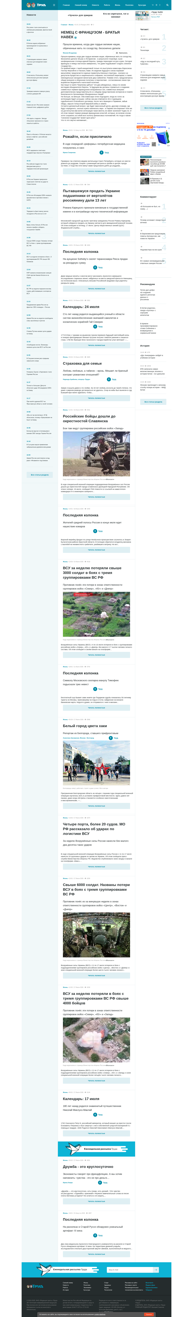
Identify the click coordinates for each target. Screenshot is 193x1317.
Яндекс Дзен (150, 1285)
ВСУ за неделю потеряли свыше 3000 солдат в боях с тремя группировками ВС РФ (92, 573)
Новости (95, 5)
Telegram (149, 1290)
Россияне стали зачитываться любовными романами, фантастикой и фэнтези (39, 30)
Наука (106, 1287)
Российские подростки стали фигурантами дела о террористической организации (37, 166)
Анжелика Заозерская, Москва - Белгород (78, 738)
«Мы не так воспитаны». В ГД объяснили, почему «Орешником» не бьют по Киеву (39, 417)
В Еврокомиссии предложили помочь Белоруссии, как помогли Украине (152, 236)
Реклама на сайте (131, 1283)
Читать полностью (96, 171)
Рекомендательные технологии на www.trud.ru (134, 1289)
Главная (66, 5)
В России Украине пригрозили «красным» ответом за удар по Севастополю (37, 181)
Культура (142, 5)
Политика (129, 5)
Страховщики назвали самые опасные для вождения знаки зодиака (37, 61)
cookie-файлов (99, 1314)
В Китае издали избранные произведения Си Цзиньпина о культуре (37, 45)
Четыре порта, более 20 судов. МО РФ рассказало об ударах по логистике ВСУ (94, 829)
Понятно (149, 1314)
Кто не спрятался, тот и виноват (116, 15)
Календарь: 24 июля (81, 307)
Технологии (108, 1290)
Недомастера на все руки (151, 250)
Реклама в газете (131, 1285)
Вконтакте (149, 1283)
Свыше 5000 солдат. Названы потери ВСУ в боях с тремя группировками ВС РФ (39, 243)
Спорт (106, 1283)
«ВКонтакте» (109, 479)
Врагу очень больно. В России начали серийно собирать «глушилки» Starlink (37, 227)
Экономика (87, 1287)
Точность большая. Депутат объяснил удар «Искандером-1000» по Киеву (39, 388)
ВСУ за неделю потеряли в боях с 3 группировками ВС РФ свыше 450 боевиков (39, 259)
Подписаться (156, 1270)
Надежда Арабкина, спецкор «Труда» (76, 379)
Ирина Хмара (68, 1182)
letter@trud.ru (108, 1312)
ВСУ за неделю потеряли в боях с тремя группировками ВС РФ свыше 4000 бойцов (96, 998)
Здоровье (107, 1285)
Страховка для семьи (82, 363)
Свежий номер (81, 5)
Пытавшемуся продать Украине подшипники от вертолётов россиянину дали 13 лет (91, 195)
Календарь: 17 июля (81, 1099)
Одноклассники (151, 1287)
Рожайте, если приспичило (87, 136)
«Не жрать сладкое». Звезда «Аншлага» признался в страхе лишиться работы (37, 121)
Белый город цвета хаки (85, 726)
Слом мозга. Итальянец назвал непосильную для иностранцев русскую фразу (37, 77)
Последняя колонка (80, 252)
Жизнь (117, 5)
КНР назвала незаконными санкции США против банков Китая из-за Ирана (39, 275)
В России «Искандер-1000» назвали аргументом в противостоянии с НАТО (39, 197)
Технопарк (144, 50)
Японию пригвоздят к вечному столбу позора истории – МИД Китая (153, 387)
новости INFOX (146, 156)
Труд (106, 153)
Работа (107, 5)
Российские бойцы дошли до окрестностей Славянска (89, 418)
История (66, 1290)
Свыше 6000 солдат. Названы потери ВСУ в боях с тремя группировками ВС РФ (96, 889)
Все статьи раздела (40, 475)
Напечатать (123, 53)
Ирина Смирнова (69, 152)
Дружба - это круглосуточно (88, 1167)
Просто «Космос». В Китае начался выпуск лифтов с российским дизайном (39, 136)
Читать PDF (155, 17)
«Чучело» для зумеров (80, 15)
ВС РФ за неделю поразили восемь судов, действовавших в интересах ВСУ (39, 291)
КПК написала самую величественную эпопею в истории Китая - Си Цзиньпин (152, 371)
